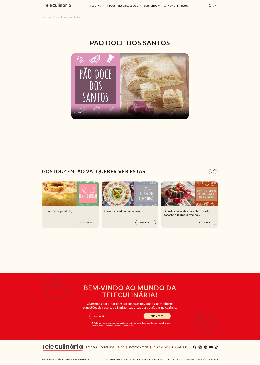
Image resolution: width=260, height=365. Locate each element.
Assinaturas (179, 347)
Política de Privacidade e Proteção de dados (156, 359)
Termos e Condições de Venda (201, 359)
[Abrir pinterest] (205, 347)
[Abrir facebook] (194, 347)
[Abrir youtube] (211, 347)
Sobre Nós (150, 5)
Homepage (46, 17)
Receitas (95, 5)
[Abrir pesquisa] (210, 5)
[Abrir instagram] (200, 347)
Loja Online (171, 5)
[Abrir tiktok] (216, 347)
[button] (210, 171)
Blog (184, 5)
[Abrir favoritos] (214, 5)
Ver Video (86, 222)
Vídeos (111, 5)
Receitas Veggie (128, 5)
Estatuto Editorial (117, 359)
